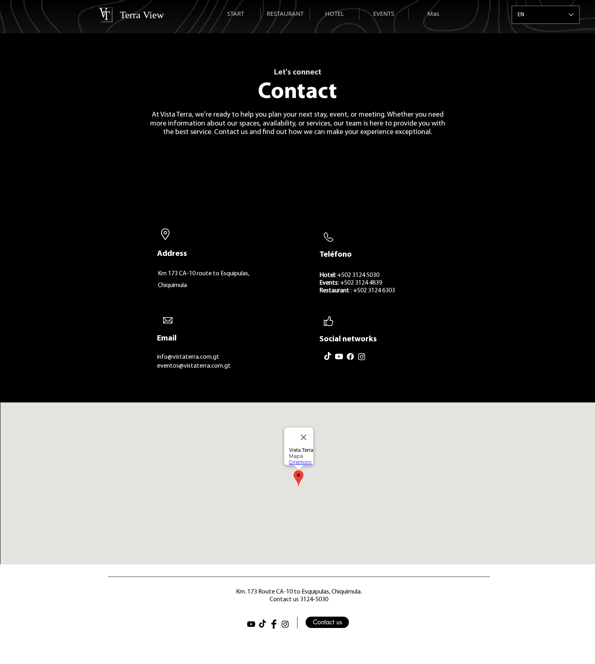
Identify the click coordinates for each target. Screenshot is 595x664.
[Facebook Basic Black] (273, 624)
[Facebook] (350, 356)
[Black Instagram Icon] (285, 624)
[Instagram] (361, 356)
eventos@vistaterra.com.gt (194, 366)
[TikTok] (327, 356)
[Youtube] (339, 356)
